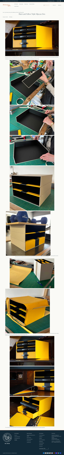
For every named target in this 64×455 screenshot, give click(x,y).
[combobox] (46, 5)
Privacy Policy (29, 440)
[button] (21, 4)
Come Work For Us (17, 438)
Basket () (59, 5)
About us (15, 435)
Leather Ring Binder (42, 427)
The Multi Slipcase (34, 427)
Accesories (41, 446)
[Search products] (44, 5)
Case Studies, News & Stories (9, 12)
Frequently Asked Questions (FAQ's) (31, 435)
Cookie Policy (29, 442)
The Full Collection (42, 435)
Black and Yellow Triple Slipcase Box (18, 12)
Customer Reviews (17, 436)
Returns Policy (29, 437)
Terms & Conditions (30, 439)
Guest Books (41, 444)
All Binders (40, 436)
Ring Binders (41, 441)
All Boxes (40, 438)
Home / (4, 12)
